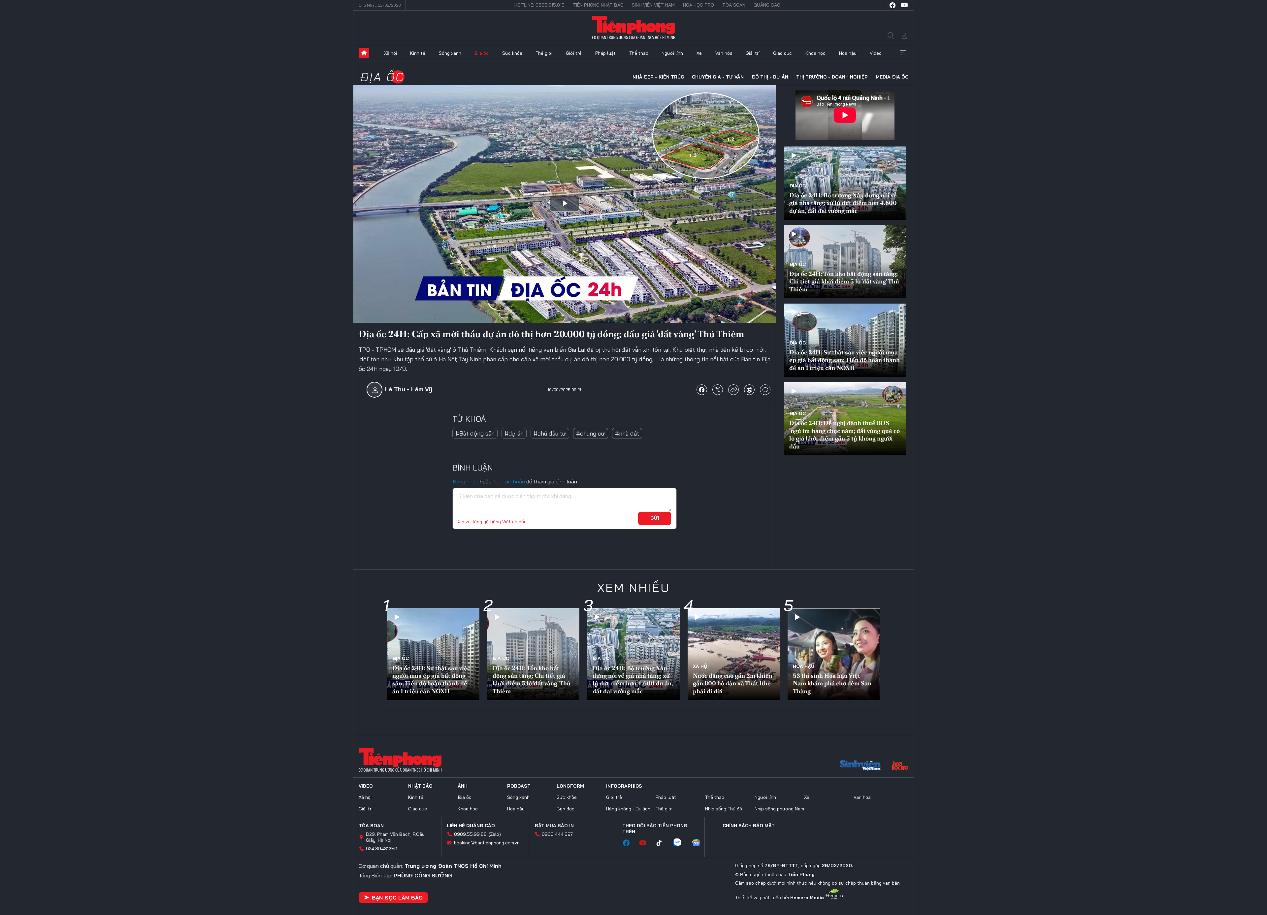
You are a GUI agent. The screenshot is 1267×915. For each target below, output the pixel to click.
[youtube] (904, 5)
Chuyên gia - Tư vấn (718, 77)
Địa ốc (482, 53)
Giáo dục (782, 53)
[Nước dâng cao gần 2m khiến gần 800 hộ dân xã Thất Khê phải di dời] (734, 654)
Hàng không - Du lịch (628, 809)
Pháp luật (605, 53)
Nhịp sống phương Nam (779, 809)
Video (876, 53)
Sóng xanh (450, 53)
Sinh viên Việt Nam (653, 5)
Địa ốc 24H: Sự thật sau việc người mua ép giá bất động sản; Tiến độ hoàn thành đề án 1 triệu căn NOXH (844, 360)
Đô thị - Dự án (770, 77)
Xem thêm (903, 53)
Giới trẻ (574, 53)
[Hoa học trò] (900, 766)
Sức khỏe (512, 53)
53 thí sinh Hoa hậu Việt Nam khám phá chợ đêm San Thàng (832, 683)
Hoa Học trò (698, 5)
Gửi (654, 518)
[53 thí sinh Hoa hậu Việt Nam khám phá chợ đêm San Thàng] (834, 654)
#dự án (514, 433)
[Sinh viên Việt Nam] (860, 766)
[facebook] (892, 5)
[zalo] (680, 843)
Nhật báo (420, 786)
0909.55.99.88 (470, 834)
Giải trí (753, 53)
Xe (699, 53)
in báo (749, 389)
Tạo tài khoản (509, 481)
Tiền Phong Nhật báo (598, 5)
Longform (570, 786)
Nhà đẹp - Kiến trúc (658, 77)
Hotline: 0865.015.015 (539, 5)
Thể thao (638, 53)
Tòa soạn (733, 5)
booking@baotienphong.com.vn (487, 843)
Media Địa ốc (892, 77)
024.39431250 (381, 849)
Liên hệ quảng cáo (471, 826)
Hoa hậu (848, 53)
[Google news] (699, 843)
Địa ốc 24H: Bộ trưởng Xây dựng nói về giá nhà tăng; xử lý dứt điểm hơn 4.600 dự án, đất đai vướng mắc (843, 202)
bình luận (765, 389)
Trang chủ (364, 53)
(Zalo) (495, 834)
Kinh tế (417, 53)
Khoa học (815, 53)
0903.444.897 (557, 834)
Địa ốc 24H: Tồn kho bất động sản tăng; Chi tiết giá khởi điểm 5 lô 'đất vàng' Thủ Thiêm (844, 281)
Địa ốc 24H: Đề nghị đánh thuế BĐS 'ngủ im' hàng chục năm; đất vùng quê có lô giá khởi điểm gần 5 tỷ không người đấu (844, 434)
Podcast (519, 786)
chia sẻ (702, 389)
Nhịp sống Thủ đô (723, 809)
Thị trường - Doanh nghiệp (832, 77)
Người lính (672, 53)
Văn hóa (723, 53)
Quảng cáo (767, 5)
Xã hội (390, 53)
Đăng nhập (465, 481)
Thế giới (544, 53)
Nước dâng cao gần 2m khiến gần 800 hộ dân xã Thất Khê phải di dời (732, 683)
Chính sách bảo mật (749, 826)
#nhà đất (627, 433)
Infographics (624, 786)
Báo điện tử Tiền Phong (633, 28)
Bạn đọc (565, 809)
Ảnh (463, 786)
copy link (733, 389)
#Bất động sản (475, 433)
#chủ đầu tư (550, 433)
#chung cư (590, 433)
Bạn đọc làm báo (397, 897)
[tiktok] (662, 843)
